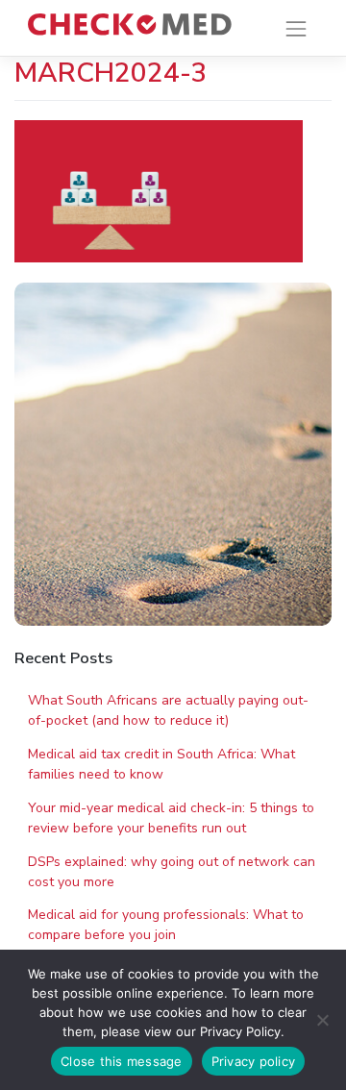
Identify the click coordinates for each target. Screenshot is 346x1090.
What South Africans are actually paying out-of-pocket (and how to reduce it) (168, 710)
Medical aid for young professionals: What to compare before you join (166, 924)
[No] (322, 1019)
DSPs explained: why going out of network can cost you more (171, 872)
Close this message (122, 1061)
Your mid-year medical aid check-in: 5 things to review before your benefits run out (171, 818)
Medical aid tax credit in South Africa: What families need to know (161, 764)
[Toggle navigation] (296, 28)
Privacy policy (253, 1061)
